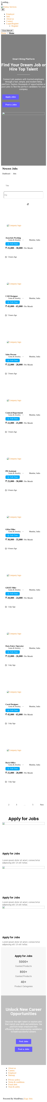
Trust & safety (14, 1087)
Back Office (10, 762)
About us (10, 19)
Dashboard (6, 174)
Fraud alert (12, 1084)
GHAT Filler (10, 588)
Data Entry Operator (14, 646)
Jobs (8, 16)
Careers (11, 1070)
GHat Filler (10, 529)
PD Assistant (10, 471)
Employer (10, 14)
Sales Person (10, 354)
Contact (9, 21)
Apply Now (37, 262)
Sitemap (11, 1075)
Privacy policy (14, 1080)
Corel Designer (11, 704)
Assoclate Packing (13, 238)
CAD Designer (11, 296)
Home (3, 33)
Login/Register (12, 23)
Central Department (14, 413)
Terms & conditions (16, 1082)
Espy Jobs (28, 1099)
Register (14, 26)
